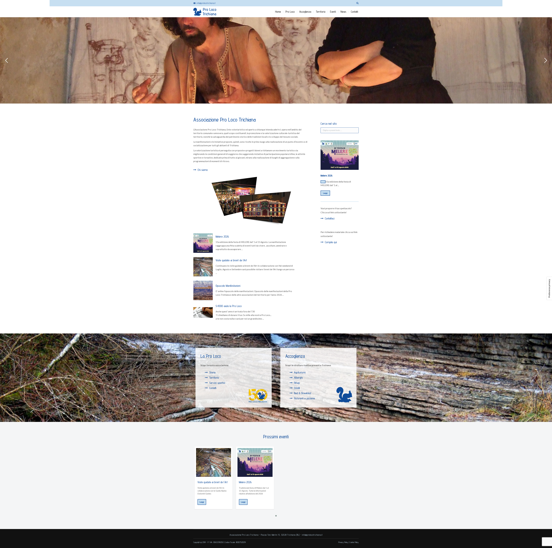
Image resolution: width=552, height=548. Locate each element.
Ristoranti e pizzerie (304, 398)
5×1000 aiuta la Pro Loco (229, 306)
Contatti (212, 388)
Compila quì (331, 242)
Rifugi (297, 383)
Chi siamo (203, 170)
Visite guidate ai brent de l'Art (213, 482)
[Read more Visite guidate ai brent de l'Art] (213, 462)
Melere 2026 (222, 236)
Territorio (214, 377)
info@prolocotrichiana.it (206, 3)
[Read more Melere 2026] (255, 462)
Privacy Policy (343, 542)
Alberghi (298, 377)
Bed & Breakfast (302, 393)
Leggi (325, 193)
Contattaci (330, 218)
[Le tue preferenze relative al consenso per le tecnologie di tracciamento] (549, 288)
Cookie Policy (354, 542)
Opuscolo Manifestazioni (228, 285)
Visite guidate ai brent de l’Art (231, 260)
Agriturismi (299, 372)
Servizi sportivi (217, 383)
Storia (212, 372)
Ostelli (297, 388)
